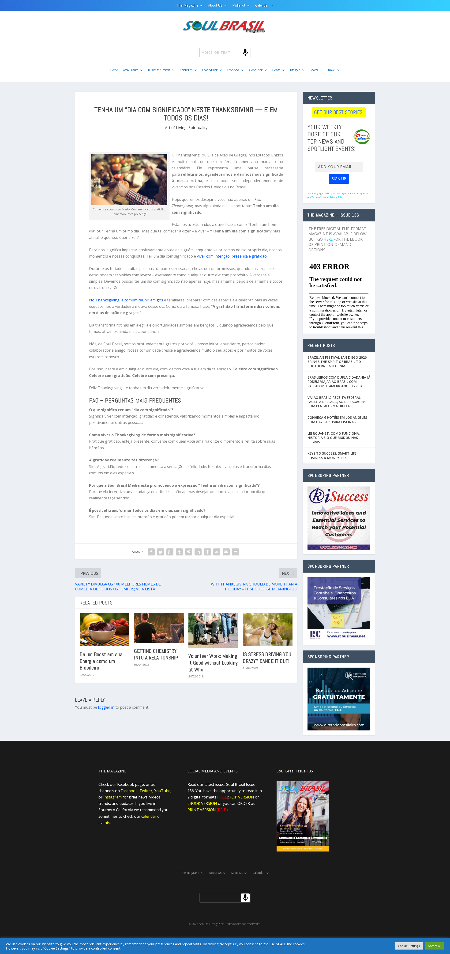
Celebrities (186, 70)
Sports (314, 70)
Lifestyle (295, 70)
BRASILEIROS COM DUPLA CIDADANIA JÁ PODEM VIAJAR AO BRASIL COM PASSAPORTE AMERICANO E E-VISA (339, 381)
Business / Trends (159, 70)
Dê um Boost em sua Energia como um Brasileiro (101, 661)
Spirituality (197, 127)
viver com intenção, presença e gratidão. (232, 256)
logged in (106, 707)
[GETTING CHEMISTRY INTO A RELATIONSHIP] (159, 628)
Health (276, 70)
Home (114, 70)
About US (215, 6)
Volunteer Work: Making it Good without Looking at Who (213, 663)
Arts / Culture (130, 70)
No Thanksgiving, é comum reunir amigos (126, 300)
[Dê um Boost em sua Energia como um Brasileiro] (104, 629)
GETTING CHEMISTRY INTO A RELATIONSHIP (156, 654)
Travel (331, 70)
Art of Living (176, 127)
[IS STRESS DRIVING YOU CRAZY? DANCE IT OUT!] (267, 629)
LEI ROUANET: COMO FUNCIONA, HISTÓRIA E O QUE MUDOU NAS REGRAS (334, 437)
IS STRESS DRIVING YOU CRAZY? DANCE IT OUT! (267, 657)
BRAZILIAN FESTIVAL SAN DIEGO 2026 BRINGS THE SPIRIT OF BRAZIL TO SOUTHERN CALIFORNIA (337, 361)
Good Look (255, 70)
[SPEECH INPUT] (237, 52)
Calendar (262, 6)
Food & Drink (210, 70)
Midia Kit (238, 6)
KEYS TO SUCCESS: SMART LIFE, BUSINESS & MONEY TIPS (332, 455)
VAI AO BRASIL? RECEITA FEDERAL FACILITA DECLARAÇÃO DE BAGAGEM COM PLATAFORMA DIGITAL (336, 401)
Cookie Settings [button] (409, 946)
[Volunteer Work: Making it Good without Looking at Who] (213, 630)
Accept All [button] (434, 946)
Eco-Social (233, 70)
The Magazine (187, 6)
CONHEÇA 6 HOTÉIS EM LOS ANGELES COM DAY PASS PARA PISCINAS (337, 419)
